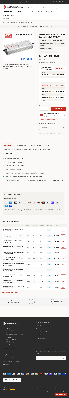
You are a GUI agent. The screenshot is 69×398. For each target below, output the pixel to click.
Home (4, 22)
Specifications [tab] (21, 145)
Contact (48, 2)
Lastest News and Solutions (35, 12)
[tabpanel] (33, 168)
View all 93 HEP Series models (10, 292)
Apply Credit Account (8, 355)
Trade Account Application (10, 358)
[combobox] (41, 7)
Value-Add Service (8, 15)
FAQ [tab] (47, 145)
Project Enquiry (51, 12)
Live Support (62, 394)
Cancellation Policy (44, 388)
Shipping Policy (34, 388)
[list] (18, 46)
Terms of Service (25, 388)
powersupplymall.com (11, 387)
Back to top (34, 309)
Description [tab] (7, 145)
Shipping (41, 62)
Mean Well (42, 32)
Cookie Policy (50, 391)
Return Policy (54, 388)
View (63, 230)
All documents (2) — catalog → (47, 119)
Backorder (58, 108)
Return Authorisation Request (11, 361)
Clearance (6, 18)
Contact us (39, 328)
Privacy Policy (62, 388)
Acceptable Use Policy (61, 391)
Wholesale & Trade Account (38, 2)
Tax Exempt (6, 364)
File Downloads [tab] (36, 145)
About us (38, 325)
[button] (65, 7)
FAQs (4, 351)
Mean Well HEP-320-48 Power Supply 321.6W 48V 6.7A (19, 22)
